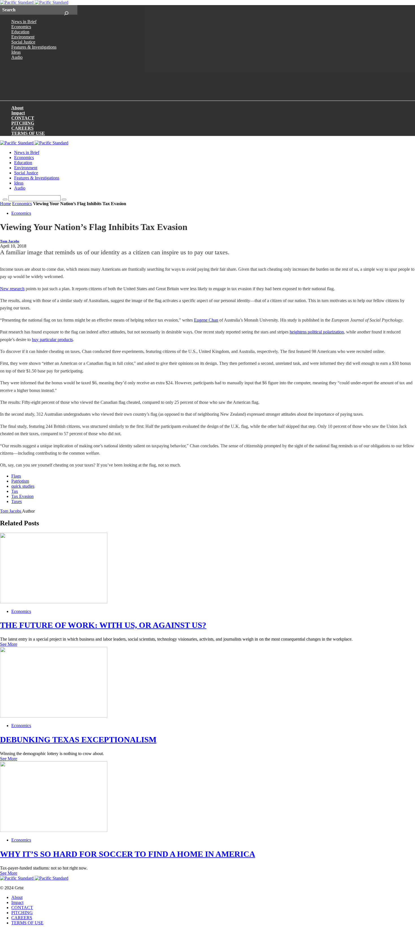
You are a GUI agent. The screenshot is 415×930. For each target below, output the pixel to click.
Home (5, 203)
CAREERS (22, 128)
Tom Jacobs (9, 241)
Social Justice (23, 42)
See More (8, 644)
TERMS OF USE (28, 133)
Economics (21, 26)
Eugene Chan (206, 320)
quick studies (22, 486)
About (17, 107)
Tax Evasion (22, 496)
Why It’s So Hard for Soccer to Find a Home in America (127, 854)
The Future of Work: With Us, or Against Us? (103, 625)
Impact (18, 112)
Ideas (16, 52)
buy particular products (52, 339)
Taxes (16, 501)
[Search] (66, 10)
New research (12, 288)
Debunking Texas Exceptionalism (78, 739)
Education (20, 31)
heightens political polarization (317, 331)
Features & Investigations (33, 47)
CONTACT (22, 118)
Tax (14, 491)
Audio (17, 57)
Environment (22, 36)
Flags (16, 476)
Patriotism (20, 481)
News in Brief (23, 21)
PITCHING (22, 123)
